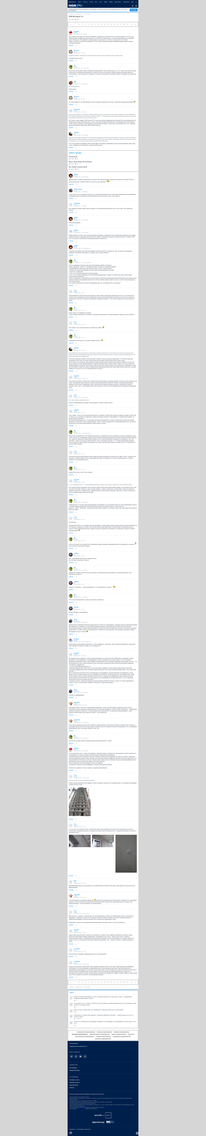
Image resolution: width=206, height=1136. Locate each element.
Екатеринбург (73, 1068)
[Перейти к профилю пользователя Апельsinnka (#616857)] (71, 704)
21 (132, 24)
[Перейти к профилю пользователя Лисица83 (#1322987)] (71, 33)
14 (111, 24)
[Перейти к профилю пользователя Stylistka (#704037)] (71, 176)
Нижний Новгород (75, 1070)
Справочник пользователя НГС (78, 1046)
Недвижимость (72, 1)
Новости (85, 1)
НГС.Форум (71, 14)
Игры (132, 1)
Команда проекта (75, 1082)
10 (98, 24)
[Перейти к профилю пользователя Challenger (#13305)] (71, 134)
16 (117, 24)
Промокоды (126, 1)
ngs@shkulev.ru (88, 1106)
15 (114, 24)
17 (120, 24)
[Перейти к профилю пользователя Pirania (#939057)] (71, 621)
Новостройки (87, 14)
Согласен (134, 10)
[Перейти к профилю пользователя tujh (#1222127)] (71, 67)
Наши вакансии (74, 1085)
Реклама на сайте (74, 1080)
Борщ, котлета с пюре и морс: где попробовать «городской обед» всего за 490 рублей (98, 1010)
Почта (100, 1)
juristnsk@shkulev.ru (109, 1107)
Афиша (111, 1)
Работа (79, 1)
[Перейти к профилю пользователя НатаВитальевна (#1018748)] (71, 190)
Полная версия (74, 1043)
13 (108, 24)
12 (104, 24)
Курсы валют (118, 1)
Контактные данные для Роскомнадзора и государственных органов (87, 1094)
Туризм (106, 1)
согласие (122, 9)
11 (101, 24)
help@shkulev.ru (81, 1108)
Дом (96, 1)
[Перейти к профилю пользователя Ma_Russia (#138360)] (71, 640)
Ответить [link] (71, 45)
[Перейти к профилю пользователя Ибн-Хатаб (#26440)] (71, 52)
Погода (91, 1)
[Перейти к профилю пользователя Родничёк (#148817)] (71, 555)
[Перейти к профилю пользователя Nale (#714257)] (71, 83)
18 (124, 24)
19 (127, 24)
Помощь (72, 1087)
